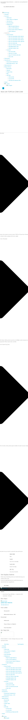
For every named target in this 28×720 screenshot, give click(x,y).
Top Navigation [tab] (21, 644)
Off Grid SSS (11, 77)
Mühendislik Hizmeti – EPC (12, 63)
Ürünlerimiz (6, 33)
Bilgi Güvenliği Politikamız (14, 26)
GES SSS (8, 75)
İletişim (6, 82)
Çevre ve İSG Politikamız (14, 27)
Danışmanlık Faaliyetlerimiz (12, 61)
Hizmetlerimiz (7, 60)
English (10, 85)
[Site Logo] (6, 12)
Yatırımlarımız (9, 21)
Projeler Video (9, 71)
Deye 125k (11, 56)
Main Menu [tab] (6, 644)
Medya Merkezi (7, 66)
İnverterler (9, 49)
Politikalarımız (9, 24)
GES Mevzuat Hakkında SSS (15, 80)
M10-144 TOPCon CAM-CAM (15, 44)
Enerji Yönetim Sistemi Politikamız (16, 29)
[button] (1, 642)
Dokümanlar (7, 58)
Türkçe (8, 83)
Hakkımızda (9, 17)
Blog (7, 73)
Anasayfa (6, 14)
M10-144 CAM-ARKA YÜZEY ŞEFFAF (16, 41)
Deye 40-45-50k (12, 51)
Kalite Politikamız (12, 31)
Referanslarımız (7, 65)
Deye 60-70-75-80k (13, 53)
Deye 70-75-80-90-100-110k (14, 55)
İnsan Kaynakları (10, 22)
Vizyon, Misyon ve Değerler (12, 19)
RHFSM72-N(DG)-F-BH (13, 48)
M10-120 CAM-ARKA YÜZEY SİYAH (16, 38)
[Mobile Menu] (3, 88)
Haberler (8, 70)
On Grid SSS (11, 78)
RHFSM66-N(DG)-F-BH (13, 46)
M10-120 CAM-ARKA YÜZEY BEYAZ (16, 36)
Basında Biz (9, 68)
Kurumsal (6, 16)
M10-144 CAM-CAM (13, 43)
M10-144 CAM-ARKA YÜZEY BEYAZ (16, 39)
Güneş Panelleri (10, 34)
